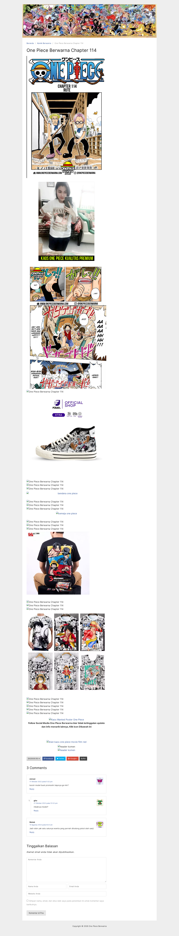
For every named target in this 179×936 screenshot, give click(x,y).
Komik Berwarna (44, 43)
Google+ (73, 758)
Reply (32, 789)
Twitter (61, 758)
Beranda (30, 43)
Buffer (83, 758)
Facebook (49, 758)
